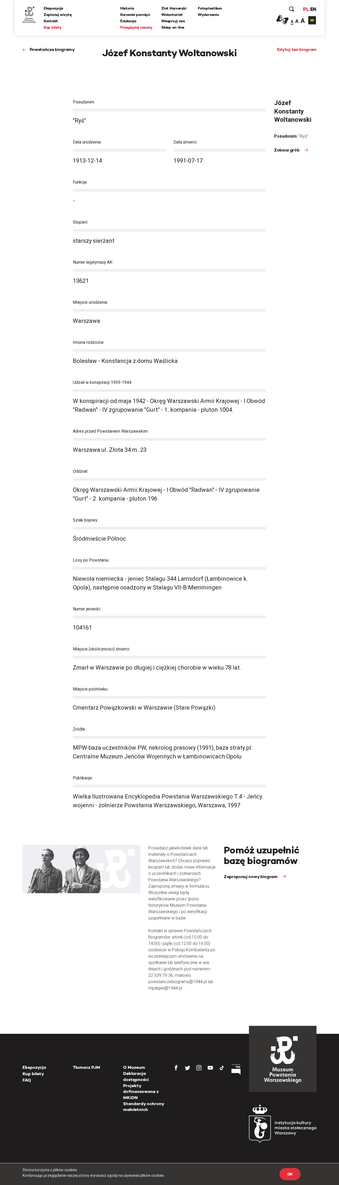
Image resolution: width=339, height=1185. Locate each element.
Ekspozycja (53, 8)
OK (290, 1174)
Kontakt (51, 21)
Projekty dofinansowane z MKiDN (141, 1091)
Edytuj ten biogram (296, 49)
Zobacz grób (287, 150)
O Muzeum (134, 1067)
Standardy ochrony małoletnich (143, 1106)
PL (306, 9)
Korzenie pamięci (135, 14)
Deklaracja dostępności (136, 1076)
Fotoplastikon (210, 8)
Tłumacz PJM (86, 1067)
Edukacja (128, 21)
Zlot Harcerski (173, 8)
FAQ (27, 1080)
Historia (127, 8)
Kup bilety (53, 27)
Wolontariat (172, 14)
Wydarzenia (208, 14)
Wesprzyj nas (173, 21)
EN (313, 9)
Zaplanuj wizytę (58, 14)
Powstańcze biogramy (52, 49)
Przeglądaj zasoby (136, 27)
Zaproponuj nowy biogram (251, 876)
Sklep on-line (172, 27)
